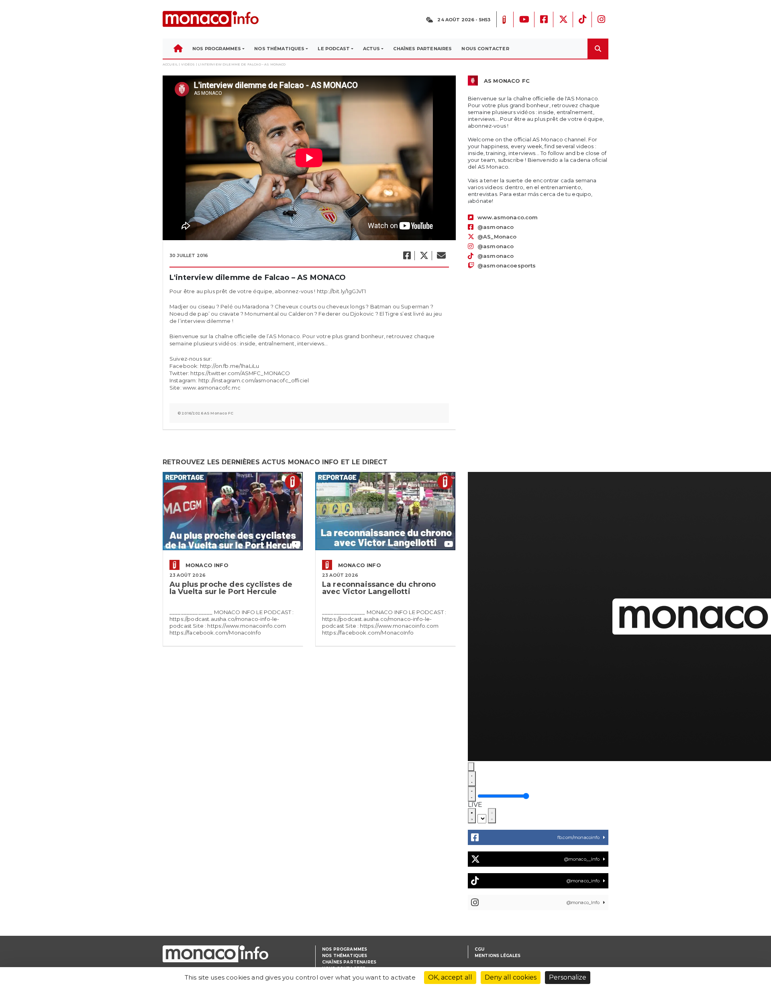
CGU (479, 949)
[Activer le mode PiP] (472, 815)
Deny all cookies (510, 977)
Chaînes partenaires (349, 962)
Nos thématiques (344, 955)
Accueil (170, 64)
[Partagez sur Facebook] (406, 255)
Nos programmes (344, 949)
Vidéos (188, 64)
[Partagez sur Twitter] (423, 255)
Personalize (567, 977)
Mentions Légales (498, 955)
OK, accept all (450, 977)
